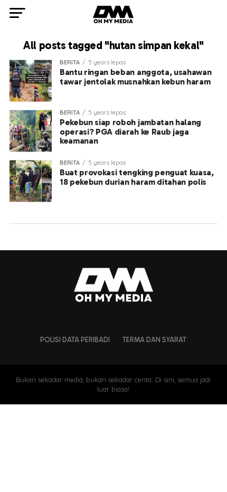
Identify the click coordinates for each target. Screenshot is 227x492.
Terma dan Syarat (154, 340)
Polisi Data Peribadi (75, 340)
